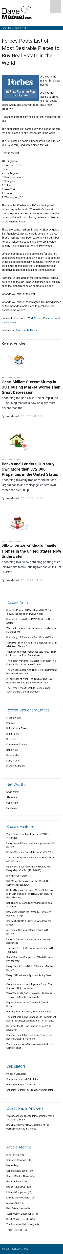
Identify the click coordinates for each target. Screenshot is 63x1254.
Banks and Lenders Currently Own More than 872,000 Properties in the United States (30, 469)
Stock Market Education (19, 1213)
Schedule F (12, 739)
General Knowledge (16, 1170)
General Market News (17, 1176)
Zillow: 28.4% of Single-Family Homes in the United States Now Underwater (31, 551)
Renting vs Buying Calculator (21, 1084)
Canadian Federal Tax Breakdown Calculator (29, 1090)
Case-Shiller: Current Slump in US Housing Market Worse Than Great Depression (31, 387)
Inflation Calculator (16, 1073)
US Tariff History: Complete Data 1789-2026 (29, 852)
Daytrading (12, 1165)
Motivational (12, 1203)
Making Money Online (17, 1197)
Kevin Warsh (12, 792)
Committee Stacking (17, 744)
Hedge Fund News (15, 1187)
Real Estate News (26, 330)
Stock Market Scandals (18, 1219)
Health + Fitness (14, 1181)
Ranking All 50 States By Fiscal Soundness (28, 1011)
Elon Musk (11, 808)
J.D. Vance (11, 797)
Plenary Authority (15, 766)
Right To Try (12, 733)
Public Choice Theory (17, 728)
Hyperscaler (12, 755)
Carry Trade (12, 760)
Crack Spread (13, 717)
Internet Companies (16, 1192)
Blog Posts (12, 1154)
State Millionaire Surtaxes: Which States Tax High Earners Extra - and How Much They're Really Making (29, 894)
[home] (17, 13)
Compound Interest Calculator (22, 1079)
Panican (10, 723)
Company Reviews (16, 1160)
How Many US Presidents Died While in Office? (30, 637)
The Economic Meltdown (19, 1224)
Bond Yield (12, 750)
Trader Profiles (14, 1230)
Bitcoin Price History (16, 875)
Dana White (12, 802)
